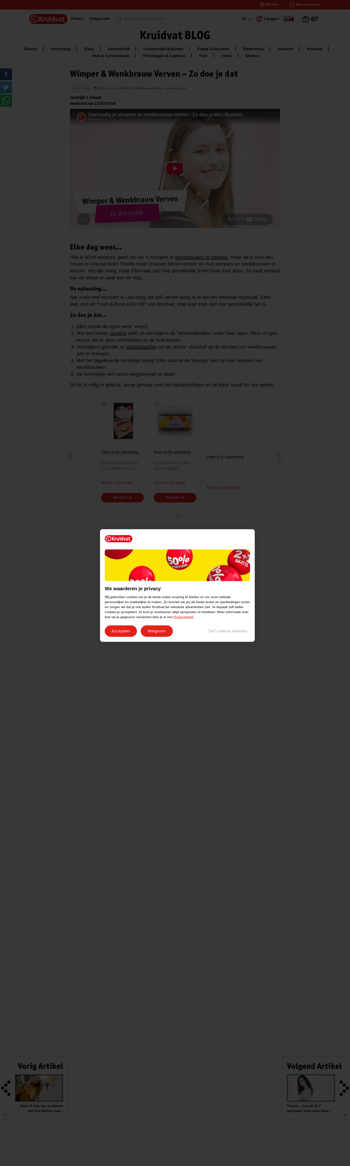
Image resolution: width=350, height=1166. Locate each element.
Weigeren (157, 631)
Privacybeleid (183, 617)
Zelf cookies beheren (228, 631)
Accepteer (120, 631)
